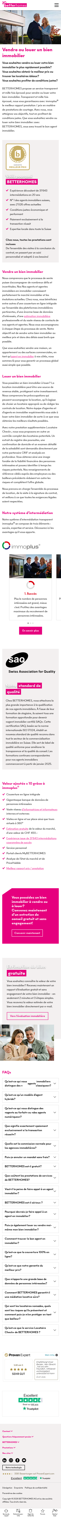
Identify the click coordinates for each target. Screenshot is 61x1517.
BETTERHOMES (9, 1442)
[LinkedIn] (4, 1460)
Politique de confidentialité (36, 1487)
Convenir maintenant (27, 933)
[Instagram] (11, 1460)
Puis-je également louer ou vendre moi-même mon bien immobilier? (28, 1227)
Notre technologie (14, 1467)
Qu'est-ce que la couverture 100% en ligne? (27, 1254)
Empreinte (18, 1487)
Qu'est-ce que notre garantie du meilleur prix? (24, 1268)
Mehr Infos (50, 1355)
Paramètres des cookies (12, 1493)
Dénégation (7, 1487)
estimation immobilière (37, 316)
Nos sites (6, 1453)
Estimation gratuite (17, 828)
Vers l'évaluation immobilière (27, 1016)
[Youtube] (24, 1460)
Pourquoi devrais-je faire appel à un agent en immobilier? (26, 1214)
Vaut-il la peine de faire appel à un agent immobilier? (29, 1191)
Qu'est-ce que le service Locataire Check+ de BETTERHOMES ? (25, 1330)
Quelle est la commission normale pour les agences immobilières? (28, 1146)
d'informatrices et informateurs (39, 809)
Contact (6, 1431)
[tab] (28, 623)
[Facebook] (17, 1460)
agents (28, 1083)
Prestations (8, 1447)
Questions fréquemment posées (17, 1436)
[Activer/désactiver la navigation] (56, 5)
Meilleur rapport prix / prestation (25, 868)
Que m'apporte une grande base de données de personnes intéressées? (26, 1281)
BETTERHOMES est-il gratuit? (23, 1166)
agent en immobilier (22, 356)
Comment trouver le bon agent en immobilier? (25, 1241)
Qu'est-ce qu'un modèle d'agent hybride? (23, 1097)
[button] (30, 631)
